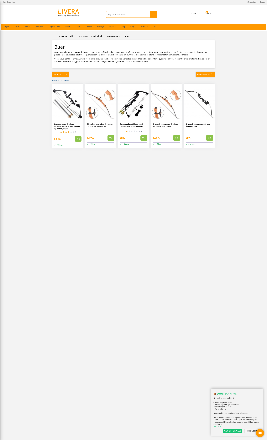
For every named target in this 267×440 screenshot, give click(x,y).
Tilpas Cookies (252, 431)
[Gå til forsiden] (55, 36)
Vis (78, 138)
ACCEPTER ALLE (232, 431)
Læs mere (217, 426)
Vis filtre (57, 74)
